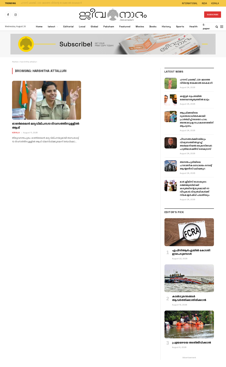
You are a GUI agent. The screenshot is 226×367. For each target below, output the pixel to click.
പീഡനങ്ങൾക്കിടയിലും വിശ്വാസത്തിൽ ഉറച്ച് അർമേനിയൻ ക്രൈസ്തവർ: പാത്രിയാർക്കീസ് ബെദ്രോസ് (196, 144)
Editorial (68, 26)
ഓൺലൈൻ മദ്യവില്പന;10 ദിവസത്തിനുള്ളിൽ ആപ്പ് (45, 126)
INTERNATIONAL (190, 3)
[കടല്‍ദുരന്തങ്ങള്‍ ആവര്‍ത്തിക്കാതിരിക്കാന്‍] (189, 278)
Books (153, 26)
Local (82, 26)
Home (39, 26)
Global (94, 26)
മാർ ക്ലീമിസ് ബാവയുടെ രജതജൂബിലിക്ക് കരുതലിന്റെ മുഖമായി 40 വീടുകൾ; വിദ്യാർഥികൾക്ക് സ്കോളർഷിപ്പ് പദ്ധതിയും (194, 188)
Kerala (16, 132)
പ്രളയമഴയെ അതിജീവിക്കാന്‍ (191, 343)
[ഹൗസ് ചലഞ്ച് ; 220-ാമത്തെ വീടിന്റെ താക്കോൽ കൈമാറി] (170, 83)
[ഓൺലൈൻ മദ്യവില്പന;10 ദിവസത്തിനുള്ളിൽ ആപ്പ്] (46, 100)
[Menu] (221, 26)
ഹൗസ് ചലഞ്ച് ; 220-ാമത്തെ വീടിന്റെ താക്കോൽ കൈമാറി (196, 81)
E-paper (206, 26)
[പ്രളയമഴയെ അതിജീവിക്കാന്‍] (189, 324)
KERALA (215, 3)
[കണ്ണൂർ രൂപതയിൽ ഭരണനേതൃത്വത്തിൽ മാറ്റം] (170, 100)
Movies (140, 26)
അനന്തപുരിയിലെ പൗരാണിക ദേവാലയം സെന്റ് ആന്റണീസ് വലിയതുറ (196, 166)
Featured (124, 26)
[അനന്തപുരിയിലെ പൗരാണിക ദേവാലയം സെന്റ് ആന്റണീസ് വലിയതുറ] (170, 165)
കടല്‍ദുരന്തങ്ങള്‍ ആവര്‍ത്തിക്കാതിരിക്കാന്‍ (189, 298)
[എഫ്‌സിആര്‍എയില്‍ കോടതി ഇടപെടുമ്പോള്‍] (189, 232)
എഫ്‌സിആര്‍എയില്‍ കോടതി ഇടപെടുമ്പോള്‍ (191, 252)
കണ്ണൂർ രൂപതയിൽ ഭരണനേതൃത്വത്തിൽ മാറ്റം (45, 3)
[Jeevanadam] (113, 15)
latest (51, 26)
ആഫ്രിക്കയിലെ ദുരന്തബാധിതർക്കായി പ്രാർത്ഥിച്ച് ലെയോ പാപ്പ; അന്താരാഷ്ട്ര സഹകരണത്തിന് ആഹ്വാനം (196, 119)
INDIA (204, 3)
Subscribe (212, 14)
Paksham (108, 26)
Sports (180, 26)
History (166, 26)
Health (193, 26)
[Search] (217, 26)
